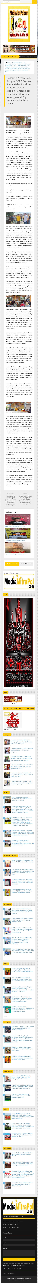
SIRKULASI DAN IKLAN (12, 1224)
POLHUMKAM (21, 64)
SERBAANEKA (8, 65)
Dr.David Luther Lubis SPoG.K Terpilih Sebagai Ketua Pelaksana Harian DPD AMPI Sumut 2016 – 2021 (22, 774)
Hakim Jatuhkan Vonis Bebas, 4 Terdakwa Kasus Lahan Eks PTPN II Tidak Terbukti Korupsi (22, 798)
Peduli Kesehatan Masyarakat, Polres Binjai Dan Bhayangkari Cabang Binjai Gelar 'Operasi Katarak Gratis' (22, 1163)
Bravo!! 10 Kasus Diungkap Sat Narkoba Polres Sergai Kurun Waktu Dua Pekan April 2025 (22, 1096)
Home (8, 62)
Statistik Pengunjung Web (8, 1273)
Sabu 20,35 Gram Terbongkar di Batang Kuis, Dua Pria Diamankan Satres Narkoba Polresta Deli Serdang (22, 970)
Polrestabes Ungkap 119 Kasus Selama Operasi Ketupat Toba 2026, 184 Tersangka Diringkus (23, 1028)
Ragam (28, 64)
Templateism (16, 1280)
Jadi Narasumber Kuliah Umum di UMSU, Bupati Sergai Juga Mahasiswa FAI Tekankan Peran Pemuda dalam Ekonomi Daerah (22, 930)
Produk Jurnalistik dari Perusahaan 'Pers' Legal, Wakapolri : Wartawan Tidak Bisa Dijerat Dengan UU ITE (22, 766)
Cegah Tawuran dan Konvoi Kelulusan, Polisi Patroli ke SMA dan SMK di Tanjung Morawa (22, 920)
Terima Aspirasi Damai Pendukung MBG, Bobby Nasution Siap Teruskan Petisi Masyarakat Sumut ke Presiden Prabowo (22, 911)
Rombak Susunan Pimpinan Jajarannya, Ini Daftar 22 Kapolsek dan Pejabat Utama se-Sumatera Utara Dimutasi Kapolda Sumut (23, 1009)
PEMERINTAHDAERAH (10, 64)
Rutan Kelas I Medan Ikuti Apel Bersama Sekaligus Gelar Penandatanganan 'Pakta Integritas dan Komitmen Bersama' (23, 843)
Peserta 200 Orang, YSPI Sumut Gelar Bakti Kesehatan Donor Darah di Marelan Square (22, 1184)
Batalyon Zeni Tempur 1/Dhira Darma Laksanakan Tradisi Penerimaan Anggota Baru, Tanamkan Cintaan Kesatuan (21, 758)
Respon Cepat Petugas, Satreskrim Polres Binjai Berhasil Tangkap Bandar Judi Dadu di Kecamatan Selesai (22, 891)
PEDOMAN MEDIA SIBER (12, 1227)
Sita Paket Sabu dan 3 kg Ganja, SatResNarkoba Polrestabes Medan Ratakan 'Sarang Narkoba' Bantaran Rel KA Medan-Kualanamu (22, 999)
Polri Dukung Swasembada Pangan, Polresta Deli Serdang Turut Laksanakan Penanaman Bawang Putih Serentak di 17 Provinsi (23, 989)
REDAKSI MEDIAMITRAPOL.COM (14, 1221)
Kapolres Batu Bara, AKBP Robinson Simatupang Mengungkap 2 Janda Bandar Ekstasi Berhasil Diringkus (21, 742)
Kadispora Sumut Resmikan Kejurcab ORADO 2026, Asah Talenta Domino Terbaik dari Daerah (22, 1135)
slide (15, 65)
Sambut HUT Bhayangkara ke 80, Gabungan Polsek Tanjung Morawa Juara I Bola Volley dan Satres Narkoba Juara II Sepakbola (23, 1116)
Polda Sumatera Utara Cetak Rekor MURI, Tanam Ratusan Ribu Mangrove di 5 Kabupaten (22, 750)
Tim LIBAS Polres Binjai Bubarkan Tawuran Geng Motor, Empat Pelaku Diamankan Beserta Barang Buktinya (22, 979)
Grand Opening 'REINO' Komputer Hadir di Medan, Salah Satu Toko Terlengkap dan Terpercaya (21, 1077)
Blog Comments (13, 564)
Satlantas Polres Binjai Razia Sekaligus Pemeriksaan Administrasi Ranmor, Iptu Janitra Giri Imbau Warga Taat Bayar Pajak (23, 872)
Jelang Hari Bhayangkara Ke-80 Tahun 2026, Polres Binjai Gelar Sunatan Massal (22, 1154)
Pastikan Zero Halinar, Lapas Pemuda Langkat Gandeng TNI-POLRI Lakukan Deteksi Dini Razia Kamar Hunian (22, 1086)
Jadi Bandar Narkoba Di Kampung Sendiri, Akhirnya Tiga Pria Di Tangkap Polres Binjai (22, 1049)
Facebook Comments (26, 564)
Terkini (5, 1016)
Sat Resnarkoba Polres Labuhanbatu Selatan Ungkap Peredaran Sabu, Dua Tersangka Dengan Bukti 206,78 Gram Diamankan (22, 882)
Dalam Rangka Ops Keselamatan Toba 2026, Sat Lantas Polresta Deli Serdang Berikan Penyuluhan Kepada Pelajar (23, 950)
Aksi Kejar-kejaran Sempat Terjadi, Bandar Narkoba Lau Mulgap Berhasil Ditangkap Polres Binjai (22, 1058)
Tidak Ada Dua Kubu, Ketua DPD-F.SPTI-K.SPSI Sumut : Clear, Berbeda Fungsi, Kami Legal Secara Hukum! (22, 783)
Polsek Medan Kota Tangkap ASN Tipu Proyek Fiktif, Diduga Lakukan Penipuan (23, 861)
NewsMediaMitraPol (17, 62)
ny (24, 62)
